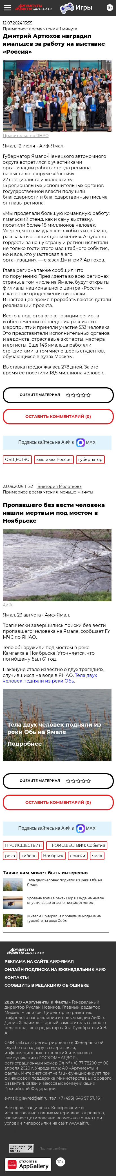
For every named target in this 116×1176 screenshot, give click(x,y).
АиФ (7, 605)
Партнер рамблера (53, 1148)
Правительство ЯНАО (26, 135)
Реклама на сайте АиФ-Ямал (39, 961)
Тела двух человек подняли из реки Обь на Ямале (54, 728)
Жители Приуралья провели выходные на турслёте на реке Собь (64, 918)
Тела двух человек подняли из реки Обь (50, 678)
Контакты (17, 977)
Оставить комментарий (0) (58, 416)
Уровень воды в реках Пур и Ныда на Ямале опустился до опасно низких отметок (65, 900)
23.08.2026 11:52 (18, 486)
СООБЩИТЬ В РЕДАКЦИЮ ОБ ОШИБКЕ (47, 985)
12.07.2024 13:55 (17, 23)
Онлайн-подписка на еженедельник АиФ (55, 969)
